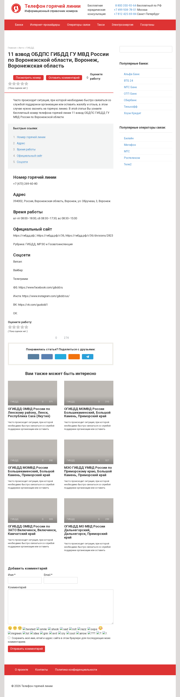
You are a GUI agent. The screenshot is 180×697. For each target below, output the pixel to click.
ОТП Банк (130, 93)
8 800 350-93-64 (125, 5)
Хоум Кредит (132, 113)
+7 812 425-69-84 (125, 14)
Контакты (41, 669)
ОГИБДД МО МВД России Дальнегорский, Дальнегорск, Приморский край (85, 531)
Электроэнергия (122, 24)
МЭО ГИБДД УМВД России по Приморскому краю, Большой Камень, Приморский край (88, 471)
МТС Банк (130, 87)
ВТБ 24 (128, 80)
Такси (101, 24)
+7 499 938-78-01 (125, 9)
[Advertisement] (146, 226)
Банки (19, 24)
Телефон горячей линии (53, 6)
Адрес (21, 143)
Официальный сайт (29, 155)
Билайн (129, 138)
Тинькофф (130, 106)
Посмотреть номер (28, 77)
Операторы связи (78, 24)
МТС (127, 151)
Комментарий (17, 587)
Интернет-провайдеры (45, 24)
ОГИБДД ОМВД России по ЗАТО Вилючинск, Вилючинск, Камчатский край (32, 530)
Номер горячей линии (31, 137)
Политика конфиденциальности (76, 669)
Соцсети (22, 162)
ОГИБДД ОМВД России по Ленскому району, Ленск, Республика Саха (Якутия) (29, 412)
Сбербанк (130, 100)
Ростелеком (132, 158)
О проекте (21, 669)
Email (48, 575)
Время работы (26, 149)
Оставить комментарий (64, 77)
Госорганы (147, 24)
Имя (11, 575)
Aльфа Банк (132, 74)
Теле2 (128, 164)
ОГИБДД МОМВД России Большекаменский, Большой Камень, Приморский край (87, 412)
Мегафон (130, 145)
